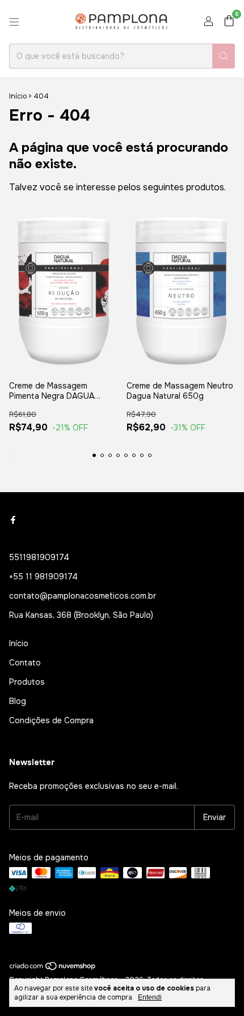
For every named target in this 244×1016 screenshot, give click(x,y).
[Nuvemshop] (53, 968)
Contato (25, 663)
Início (18, 96)
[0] (229, 22)
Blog (17, 701)
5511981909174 (39, 557)
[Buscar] (223, 56)
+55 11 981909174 (43, 576)
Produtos (27, 682)
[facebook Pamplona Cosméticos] (13, 520)
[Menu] (14, 22)
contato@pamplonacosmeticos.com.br (82, 596)
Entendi (150, 997)
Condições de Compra (51, 720)
